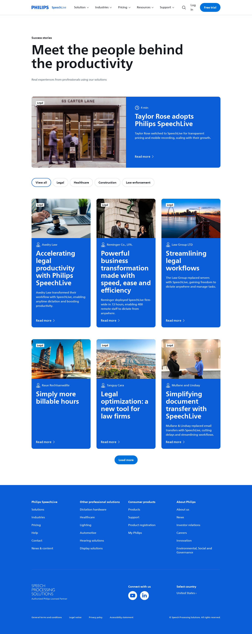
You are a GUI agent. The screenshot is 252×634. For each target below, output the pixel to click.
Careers (182, 533)
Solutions (38, 510)
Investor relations (188, 525)
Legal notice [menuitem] (75, 617)
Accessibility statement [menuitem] (121, 617)
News (180, 517)
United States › (186, 593)
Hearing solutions (92, 541)
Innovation (184, 541)
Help (35, 533)
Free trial (210, 7)
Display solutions (91, 548)
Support (133, 517)
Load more (126, 459)
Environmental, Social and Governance (194, 550)
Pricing (36, 525)
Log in (193, 7)
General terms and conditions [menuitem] (47, 617)
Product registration (142, 525)
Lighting (85, 525)
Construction (107, 182)
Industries (38, 517)
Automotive (88, 533)
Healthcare (81, 182)
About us (183, 510)
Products (134, 510)
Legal (60, 182)
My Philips (135, 533)
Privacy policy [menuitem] (95, 617)
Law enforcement (138, 182)
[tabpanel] (126, 331)
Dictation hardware (93, 510)
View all (41, 182)
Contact (37, 541)
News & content (42, 548)
